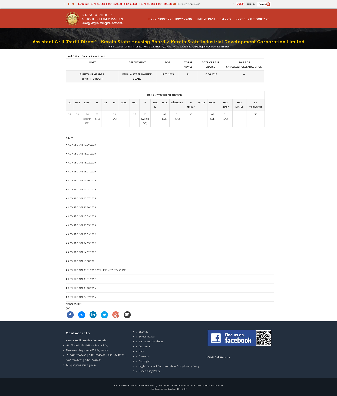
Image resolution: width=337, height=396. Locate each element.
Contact (262, 19)
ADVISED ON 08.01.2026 (82, 171)
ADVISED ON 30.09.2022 (82, 234)
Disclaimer (145, 346)
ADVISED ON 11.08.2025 (82, 189)
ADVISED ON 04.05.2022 (82, 243)
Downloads (184, 19)
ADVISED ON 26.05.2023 (82, 225)
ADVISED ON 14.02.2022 (82, 252)
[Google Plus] (115, 314)
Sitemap (143, 331)
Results (226, 19)
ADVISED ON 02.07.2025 (82, 198)
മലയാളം (251, 3)
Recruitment (206, 19)
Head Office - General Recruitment (85, 56)
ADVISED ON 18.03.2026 (82, 153)
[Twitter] (104, 314)
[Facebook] (70, 314)
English (240, 3)
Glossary (144, 356)
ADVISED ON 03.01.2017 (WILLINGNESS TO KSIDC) (97, 270)
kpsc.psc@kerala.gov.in (83, 365)
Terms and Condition (151, 341)
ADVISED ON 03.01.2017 (82, 279)
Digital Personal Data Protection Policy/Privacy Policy (169, 366)
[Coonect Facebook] (240, 339)
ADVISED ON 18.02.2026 (82, 162)
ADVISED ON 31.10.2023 (82, 207)
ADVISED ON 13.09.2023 (82, 216)
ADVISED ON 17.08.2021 (82, 261)
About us (165, 19)
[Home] (96, 18)
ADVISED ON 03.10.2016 (82, 288)
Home (152, 19)
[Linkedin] (93, 314)
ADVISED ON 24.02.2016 (82, 297)
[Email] (127, 314)
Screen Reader (147, 336)
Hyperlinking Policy (149, 371)
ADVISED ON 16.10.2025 (82, 180)
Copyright (144, 361)
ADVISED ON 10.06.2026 (82, 144)
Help (141, 351)
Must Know (244, 19)
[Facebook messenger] (81, 314)
